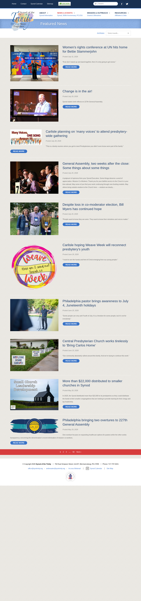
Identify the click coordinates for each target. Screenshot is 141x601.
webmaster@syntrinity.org (55, 468)
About (46, 14)
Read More (71, 67)
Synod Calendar (37, 4)
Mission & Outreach (98, 14)
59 (73, 452)
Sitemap (50, 4)
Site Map (110, 468)
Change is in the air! (77, 91)
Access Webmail (74, 468)
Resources (122, 14)
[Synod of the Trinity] (22, 21)
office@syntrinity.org (35, 468)
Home (14, 4)
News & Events (70, 14)
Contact (23, 4)
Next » (78, 452)
